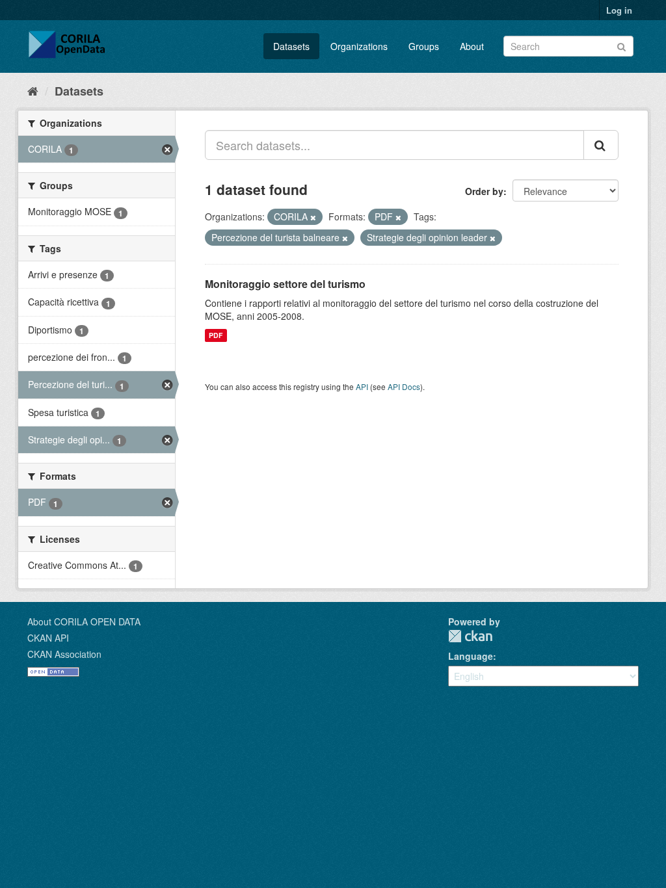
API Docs (404, 386)
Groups (423, 46)
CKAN (470, 636)
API (362, 386)
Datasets (291, 46)
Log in (619, 10)
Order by (484, 191)
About (472, 46)
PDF (215, 335)
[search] (601, 145)
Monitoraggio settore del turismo (285, 283)
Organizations (359, 46)
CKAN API (48, 637)
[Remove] (313, 217)
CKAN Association (64, 653)
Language (470, 655)
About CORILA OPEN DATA (83, 621)
